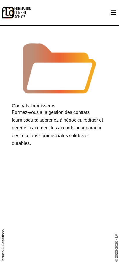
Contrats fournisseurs (33, 105)
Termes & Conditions (3, 245)
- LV (116, 237)
